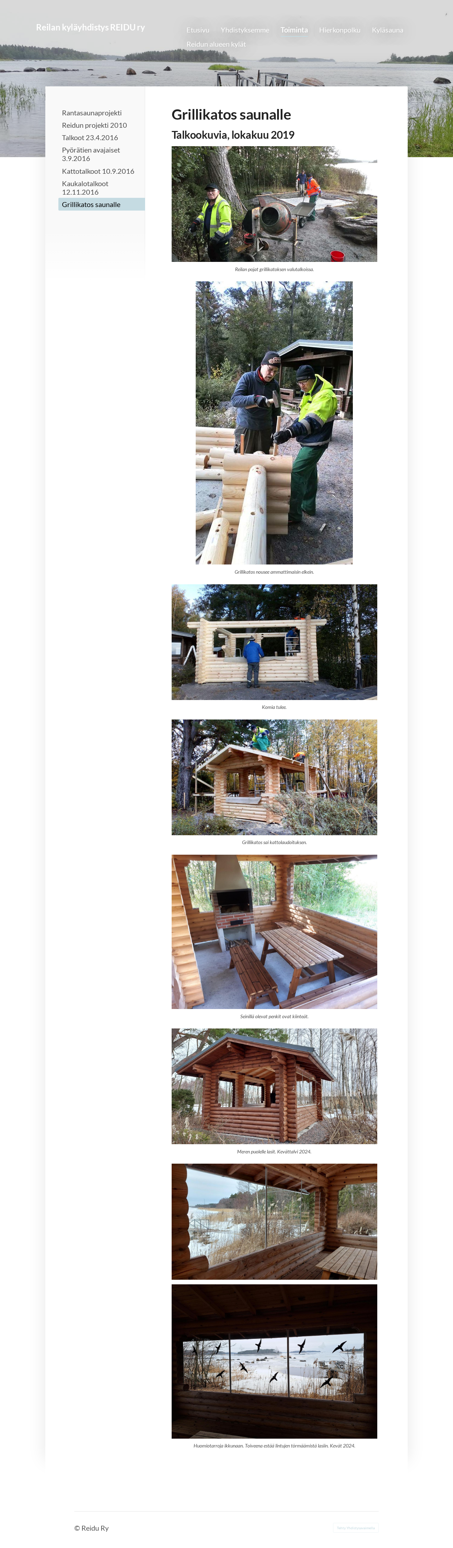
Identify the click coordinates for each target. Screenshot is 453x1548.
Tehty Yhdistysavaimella (356, 1528)
